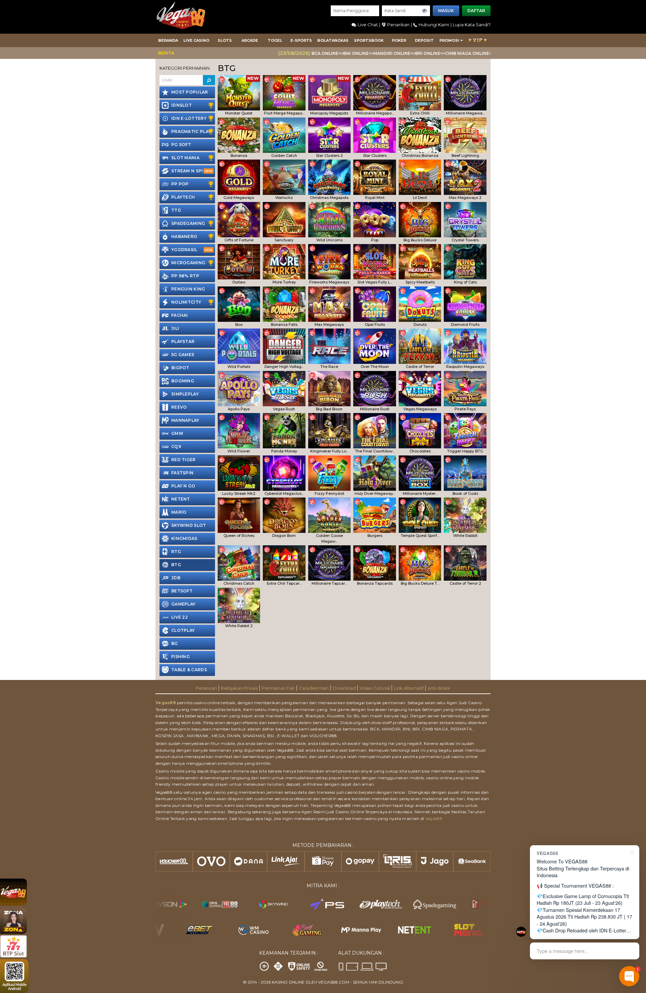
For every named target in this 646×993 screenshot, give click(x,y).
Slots (225, 40)
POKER (399, 40)
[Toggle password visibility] (424, 11)
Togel (275, 40)
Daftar (476, 10)
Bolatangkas (333, 40)
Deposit (424, 40)
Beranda (168, 40)
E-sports (301, 40)
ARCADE (250, 40)
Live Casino (196, 40)
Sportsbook (369, 40)
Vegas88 (165, 702)
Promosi (449, 40)
